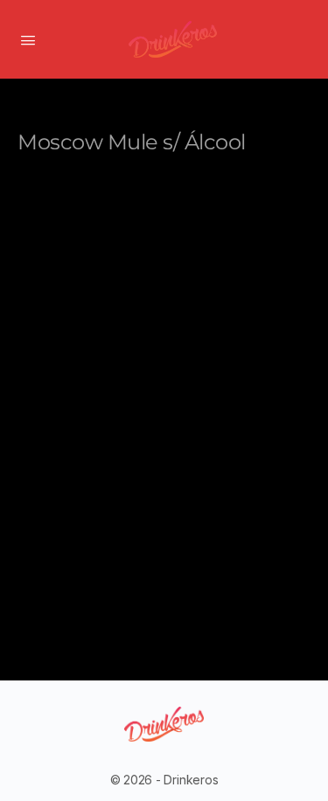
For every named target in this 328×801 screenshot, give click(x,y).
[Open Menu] (27, 38)
